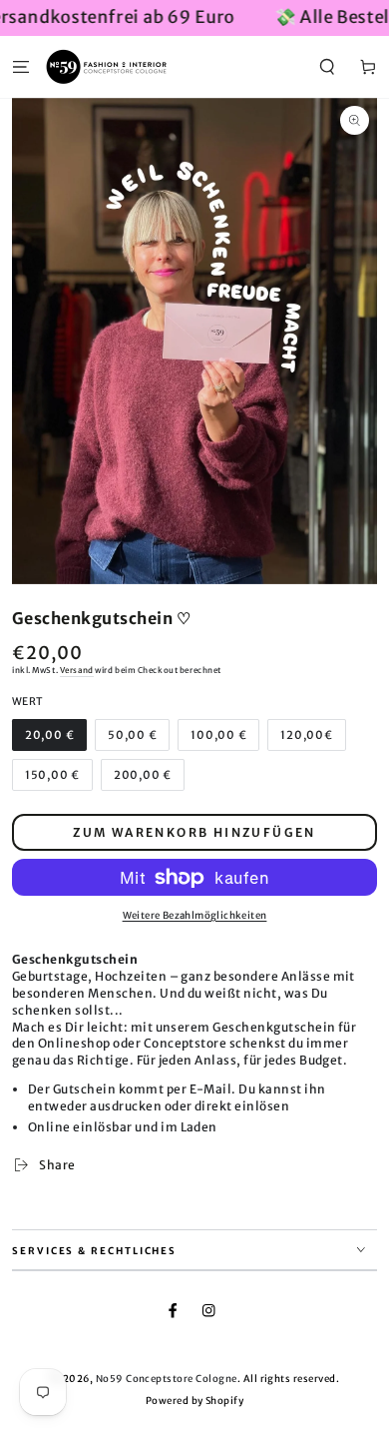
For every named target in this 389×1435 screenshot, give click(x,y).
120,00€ (306, 735)
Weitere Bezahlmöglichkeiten (195, 916)
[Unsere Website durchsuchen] (327, 66)
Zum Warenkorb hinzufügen (194, 832)
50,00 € (133, 735)
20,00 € (50, 735)
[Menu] (21, 66)
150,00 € (52, 775)
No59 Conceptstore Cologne (166, 1379)
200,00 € (143, 775)
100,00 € (218, 735)
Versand (77, 670)
